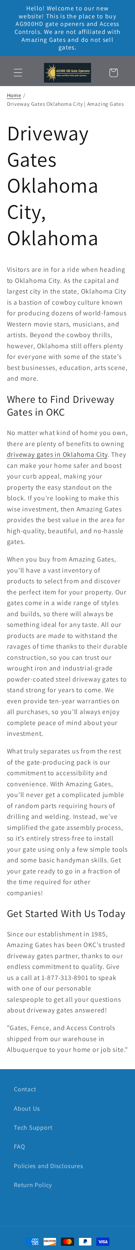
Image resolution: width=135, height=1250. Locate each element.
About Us (27, 1108)
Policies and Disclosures (48, 1165)
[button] (18, 73)
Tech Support (33, 1127)
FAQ (19, 1146)
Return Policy (33, 1184)
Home (14, 95)
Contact (25, 1089)
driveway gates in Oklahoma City (57, 454)
